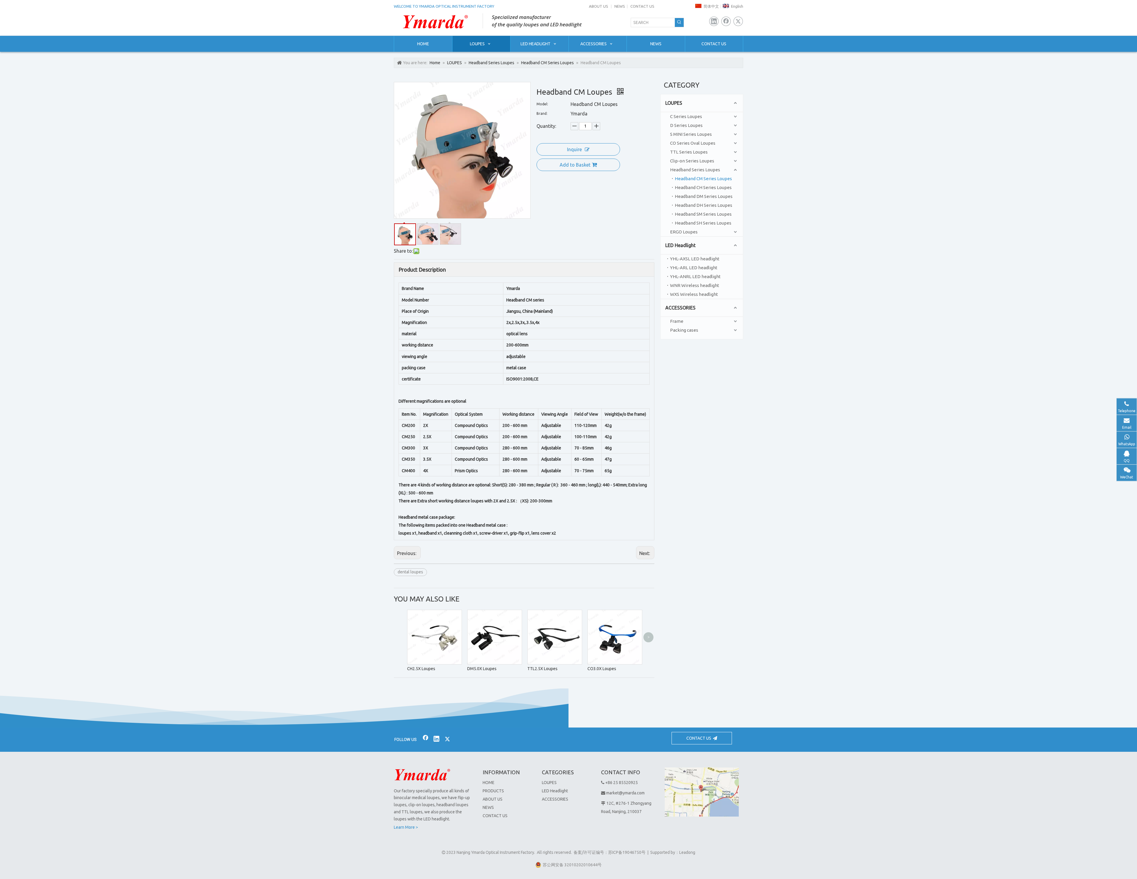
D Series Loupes (686, 125)
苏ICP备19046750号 (626, 852)
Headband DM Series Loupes (704, 196)
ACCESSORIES (680, 307)
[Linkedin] (714, 21)
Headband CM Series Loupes (703, 178)
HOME (488, 782)
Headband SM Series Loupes (703, 214)
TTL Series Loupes (689, 151)
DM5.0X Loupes (482, 668)
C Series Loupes (686, 116)
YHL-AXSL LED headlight (695, 258)
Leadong (687, 852)
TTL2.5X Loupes (542, 668)
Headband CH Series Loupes (703, 187)
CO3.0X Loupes (601, 668)
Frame (676, 321)
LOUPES (673, 103)
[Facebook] (726, 21)
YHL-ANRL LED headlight (695, 276)
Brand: (542, 113)
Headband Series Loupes (695, 169)
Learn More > (406, 827)
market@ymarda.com (625, 793)
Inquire (574, 149)
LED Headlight (680, 245)
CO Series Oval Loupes (692, 143)
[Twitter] (738, 21)
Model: (542, 104)
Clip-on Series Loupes (692, 160)
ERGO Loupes (684, 231)
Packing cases (684, 330)
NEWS (619, 6)
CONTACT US (642, 6)
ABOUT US (598, 6)
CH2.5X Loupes (421, 668)
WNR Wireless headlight (694, 285)
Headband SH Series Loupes (703, 222)
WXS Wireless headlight (694, 294)
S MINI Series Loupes (691, 134)
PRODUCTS (493, 790)
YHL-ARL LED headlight (693, 267)
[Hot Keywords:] (679, 22)
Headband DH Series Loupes (703, 205)
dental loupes (410, 572)
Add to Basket (575, 164)
